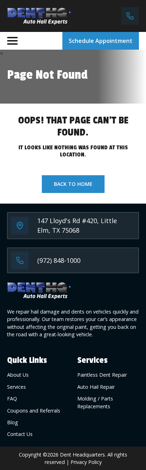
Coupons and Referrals (33, 410)
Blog (12, 422)
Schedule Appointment (101, 41)
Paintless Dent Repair (102, 374)
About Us (18, 374)
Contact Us (20, 434)
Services (16, 386)
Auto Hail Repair (96, 386)
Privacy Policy (86, 462)
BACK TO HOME (73, 184)
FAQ (12, 398)
